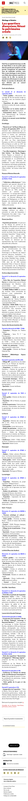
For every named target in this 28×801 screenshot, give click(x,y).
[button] (3, 2)
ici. (23, 702)
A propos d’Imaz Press (9, 786)
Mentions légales (8, 792)
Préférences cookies (9, 793)
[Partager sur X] (10, 37)
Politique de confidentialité (10, 795)
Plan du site (6, 790)
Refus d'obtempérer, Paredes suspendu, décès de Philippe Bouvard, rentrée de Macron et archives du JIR (10, 11)
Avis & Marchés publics (10, 781)
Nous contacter (7, 788)
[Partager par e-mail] (3, 37)
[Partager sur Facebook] (6, 37)
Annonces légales (8, 779)
